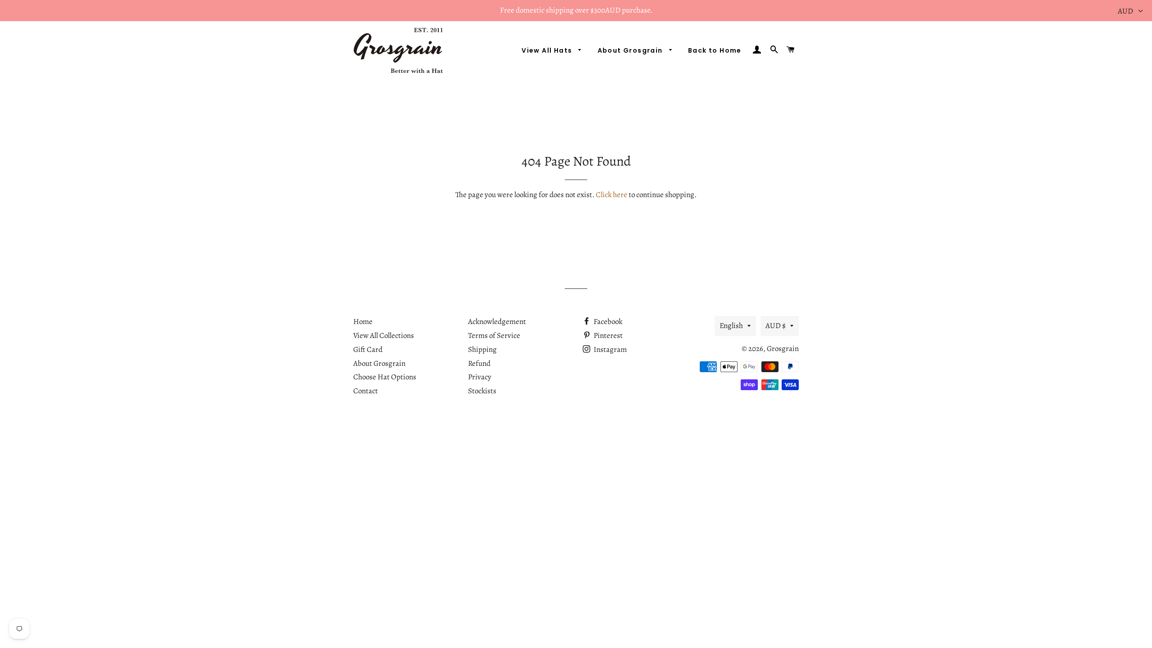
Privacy (479, 377)
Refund (479, 363)
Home (363, 321)
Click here (611, 194)
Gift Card (367, 349)
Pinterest (607, 335)
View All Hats (548, 50)
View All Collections (383, 335)
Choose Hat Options (384, 377)
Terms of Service (494, 335)
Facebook (607, 321)
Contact (365, 391)
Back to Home (715, 50)
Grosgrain (783, 348)
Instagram (609, 349)
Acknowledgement (497, 321)
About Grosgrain (631, 50)
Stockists (482, 391)
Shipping (482, 349)
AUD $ (775, 325)
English (731, 325)
